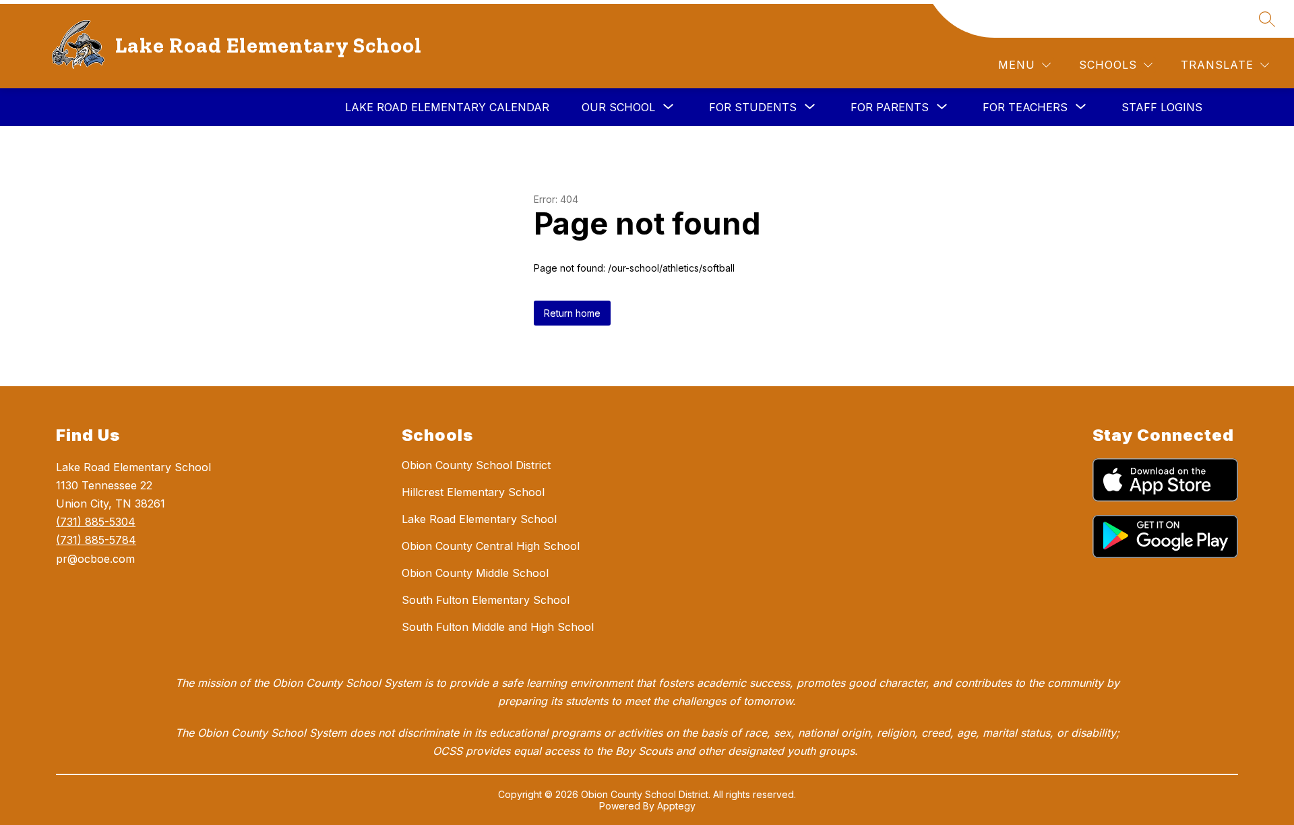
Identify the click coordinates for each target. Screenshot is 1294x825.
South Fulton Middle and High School (498, 627)
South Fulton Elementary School (485, 600)
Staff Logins (1161, 107)
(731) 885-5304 (95, 521)
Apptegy (676, 806)
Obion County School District (476, 465)
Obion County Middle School (475, 573)
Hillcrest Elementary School (473, 492)
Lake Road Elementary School (479, 519)
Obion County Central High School (491, 546)
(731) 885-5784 (96, 540)
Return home (572, 313)
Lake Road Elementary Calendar (447, 107)
